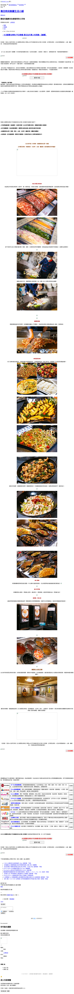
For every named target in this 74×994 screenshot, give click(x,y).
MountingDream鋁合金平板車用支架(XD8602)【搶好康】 (17, 870)
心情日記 (12, 22)
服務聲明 (51, 973)
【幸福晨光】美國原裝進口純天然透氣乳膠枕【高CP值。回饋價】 (20, 865)
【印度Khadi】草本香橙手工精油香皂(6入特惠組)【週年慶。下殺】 (20, 873)
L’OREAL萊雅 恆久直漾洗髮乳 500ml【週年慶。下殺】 (17, 863)
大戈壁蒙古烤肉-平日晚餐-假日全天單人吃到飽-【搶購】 (25, 35)
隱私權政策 (45, 973)
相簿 (4, 25)
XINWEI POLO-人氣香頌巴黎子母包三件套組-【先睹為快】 (18, 875)
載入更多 (3, 904)
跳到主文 (3, 15)
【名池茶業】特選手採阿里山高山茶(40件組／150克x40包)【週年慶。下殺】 (22, 866)
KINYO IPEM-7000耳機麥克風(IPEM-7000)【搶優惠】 (17, 868)
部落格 (5, 27)
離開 (8, 991)
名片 (4, 28)
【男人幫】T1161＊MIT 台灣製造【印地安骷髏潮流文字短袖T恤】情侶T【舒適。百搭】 (25, 879)
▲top (2, 901)
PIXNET (26, 973)
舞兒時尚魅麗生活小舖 (12, 11)
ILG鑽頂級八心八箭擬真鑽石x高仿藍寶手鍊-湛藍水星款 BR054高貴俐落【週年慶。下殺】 (26, 877)
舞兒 (2, 886)
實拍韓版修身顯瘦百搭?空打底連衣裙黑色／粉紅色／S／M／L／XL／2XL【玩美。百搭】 (26, 872)
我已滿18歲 (3, 991)
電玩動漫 (12, 899)
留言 (12, 895)
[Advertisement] (13, 107)
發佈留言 (3, 913)
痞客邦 (8, 895)
